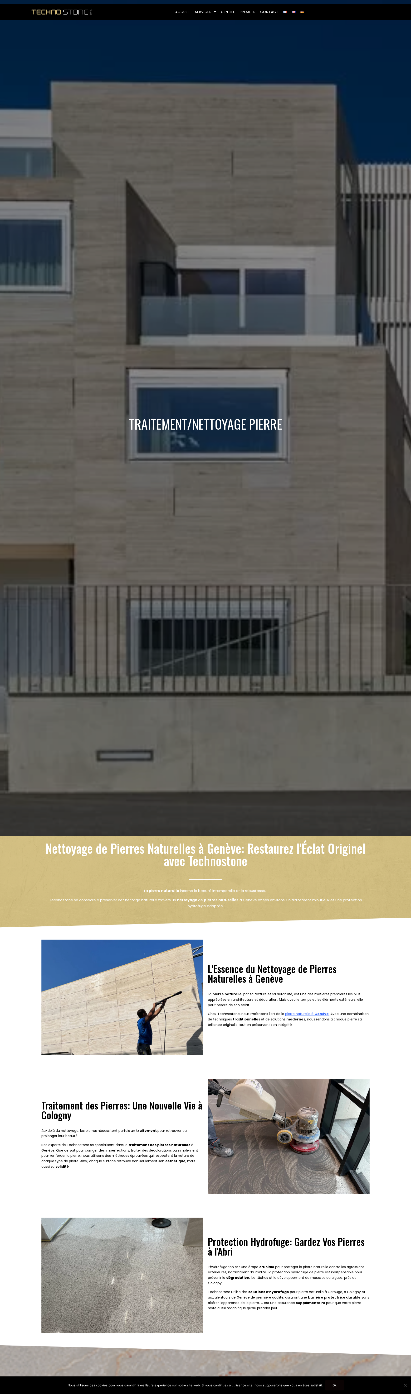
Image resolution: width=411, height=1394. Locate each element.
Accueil (182, 11)
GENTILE (228, 11)
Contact (269, 11)
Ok (335, 1385)
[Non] (405, 1385)
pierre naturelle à (307, 1013)
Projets (247, 11)
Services (203, 11)
